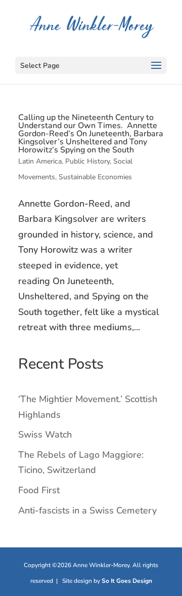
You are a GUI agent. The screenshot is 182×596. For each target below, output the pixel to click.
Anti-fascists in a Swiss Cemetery (87, 510)
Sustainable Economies (95, 177)
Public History (87, 161)
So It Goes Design (127, 581)
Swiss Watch (45, 434)
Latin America (40, 161)
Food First (39, 490)
